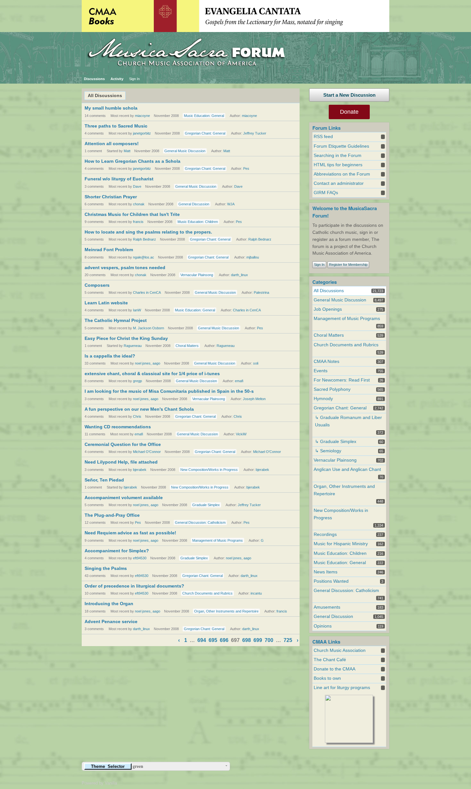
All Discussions (105, 95)
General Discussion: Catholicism (200, 522)
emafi (239, 381)
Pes (246, 168)
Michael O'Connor (147, 452)
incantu (256, 593)
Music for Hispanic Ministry (341, 543)
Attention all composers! (112, 143)
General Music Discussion (184, 151)
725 (288, 640)
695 (213, 640)
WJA (231, 204)
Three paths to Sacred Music (116, 125)
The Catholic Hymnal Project (116, 320)
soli (255, 363)
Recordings (325, 534)
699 (257, 640)
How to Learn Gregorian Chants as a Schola (132, 161)
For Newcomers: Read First (342, 380)
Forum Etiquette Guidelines (341, 146)
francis (138, 222)
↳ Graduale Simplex (335, 441)
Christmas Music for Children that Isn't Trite (132, 214)
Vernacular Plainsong (196, 275)
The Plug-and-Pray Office (112, 515)
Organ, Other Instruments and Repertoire (226, 611)
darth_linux (239, 275)
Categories (324, 281)
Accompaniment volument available (124, 497)
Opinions (323, 626)
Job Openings (328, 309)
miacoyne (142, 116)
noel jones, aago (147, 363)
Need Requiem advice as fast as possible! (130, 532)
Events (320, 370)
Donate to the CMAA (334, 669)
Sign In (134, 79)
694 (201, 640)
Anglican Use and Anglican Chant (347, 469)
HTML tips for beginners (338, 164)
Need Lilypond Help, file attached (121, 461)
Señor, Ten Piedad (104, 479)
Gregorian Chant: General (205, 133)
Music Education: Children (198, 222)
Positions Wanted (331, 581)
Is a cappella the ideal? (110, 355)
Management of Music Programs (217, 540)
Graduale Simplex (206, 505)
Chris (137, 416)
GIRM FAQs (326, 192)
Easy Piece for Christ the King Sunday (126, 338)
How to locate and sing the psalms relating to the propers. (148, 231)
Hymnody (323, 398)
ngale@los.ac (143, 257)
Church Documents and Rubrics (207, 593)
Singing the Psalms (106, 568)
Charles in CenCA (147, 292)
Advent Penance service (111, 621)
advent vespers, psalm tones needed (125, 267)
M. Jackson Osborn (148, 328)
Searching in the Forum (337, 155)
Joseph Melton (254, 399)
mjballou (252, 257)
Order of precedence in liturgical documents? (134, 585)
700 (269, 640)
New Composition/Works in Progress (209, 470)
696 (224, 640)
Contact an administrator (339, 183)
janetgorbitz (142, 133)
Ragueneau (133, 346)
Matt (127, 151)
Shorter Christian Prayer (111, 196)
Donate (349, 112)
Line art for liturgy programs (342, 687)
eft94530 (139, 558)
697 (235, 640)
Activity (117, 79)
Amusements (327, 607)
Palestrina (261, 292)
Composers (97, 285)
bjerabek (139, 470)
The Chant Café (330, 659)
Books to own (327, 678)
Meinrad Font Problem (109, 249)
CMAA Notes (326, 361)
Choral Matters (187, 346)
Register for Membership (348, 265)
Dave (137, 186)
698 (246, 640)
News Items (325, 572)
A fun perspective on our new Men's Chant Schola (139, 409)
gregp (137, 381)
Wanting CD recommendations (118, 426)
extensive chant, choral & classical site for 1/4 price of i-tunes (152, 373)
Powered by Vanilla (99, 783)
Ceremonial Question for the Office (123, 444)
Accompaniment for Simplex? (117, 550)
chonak (139, 204)
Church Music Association (340, 650)
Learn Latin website (106, 302)
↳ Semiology (328, 450)
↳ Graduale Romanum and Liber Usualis (348, 421)
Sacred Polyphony (332, 389)
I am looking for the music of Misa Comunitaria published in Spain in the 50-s (169, 391)
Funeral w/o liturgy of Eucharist (119, 178)
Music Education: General (204, 116)
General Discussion (193, 204)
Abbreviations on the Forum (342, 174)
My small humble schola (111, 108)
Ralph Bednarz (144, 239)
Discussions (94, 79)
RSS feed (323, 136)
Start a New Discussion (349, 95)
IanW (137, 310)
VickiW (241, 434)
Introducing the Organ (109, 603)
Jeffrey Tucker (254, 133)
